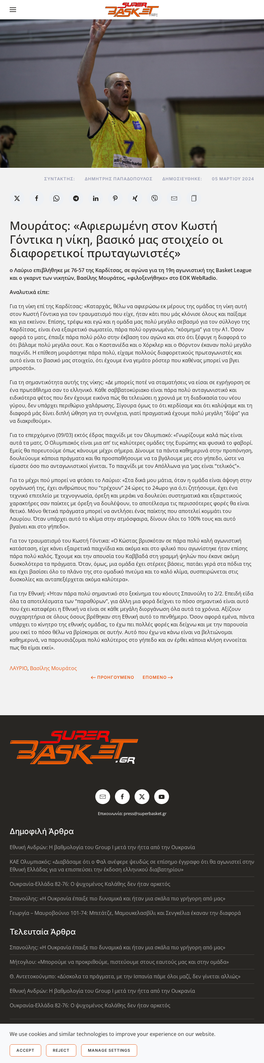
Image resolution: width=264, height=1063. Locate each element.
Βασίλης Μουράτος (53, 668)
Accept (25, 1050)
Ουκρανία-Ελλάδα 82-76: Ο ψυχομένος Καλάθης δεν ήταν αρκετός (90, 883)
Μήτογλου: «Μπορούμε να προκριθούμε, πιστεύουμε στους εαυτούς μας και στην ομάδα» (119, 961)
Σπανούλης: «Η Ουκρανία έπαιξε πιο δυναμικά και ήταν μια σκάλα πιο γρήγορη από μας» (117, 898)
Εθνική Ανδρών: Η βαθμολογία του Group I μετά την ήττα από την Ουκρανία (102, 847)
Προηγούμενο (115, 677)
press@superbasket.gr (145, 813)
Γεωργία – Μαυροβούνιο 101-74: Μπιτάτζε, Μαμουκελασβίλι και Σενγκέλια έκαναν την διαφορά (125, 912)
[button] (13, 9)
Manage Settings (109, 1050)
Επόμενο (155, 677)
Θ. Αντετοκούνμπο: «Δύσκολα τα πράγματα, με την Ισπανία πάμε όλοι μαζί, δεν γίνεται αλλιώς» (125, 976)
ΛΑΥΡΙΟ (18, 668)
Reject (61, 1050)
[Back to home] (132, 9)
